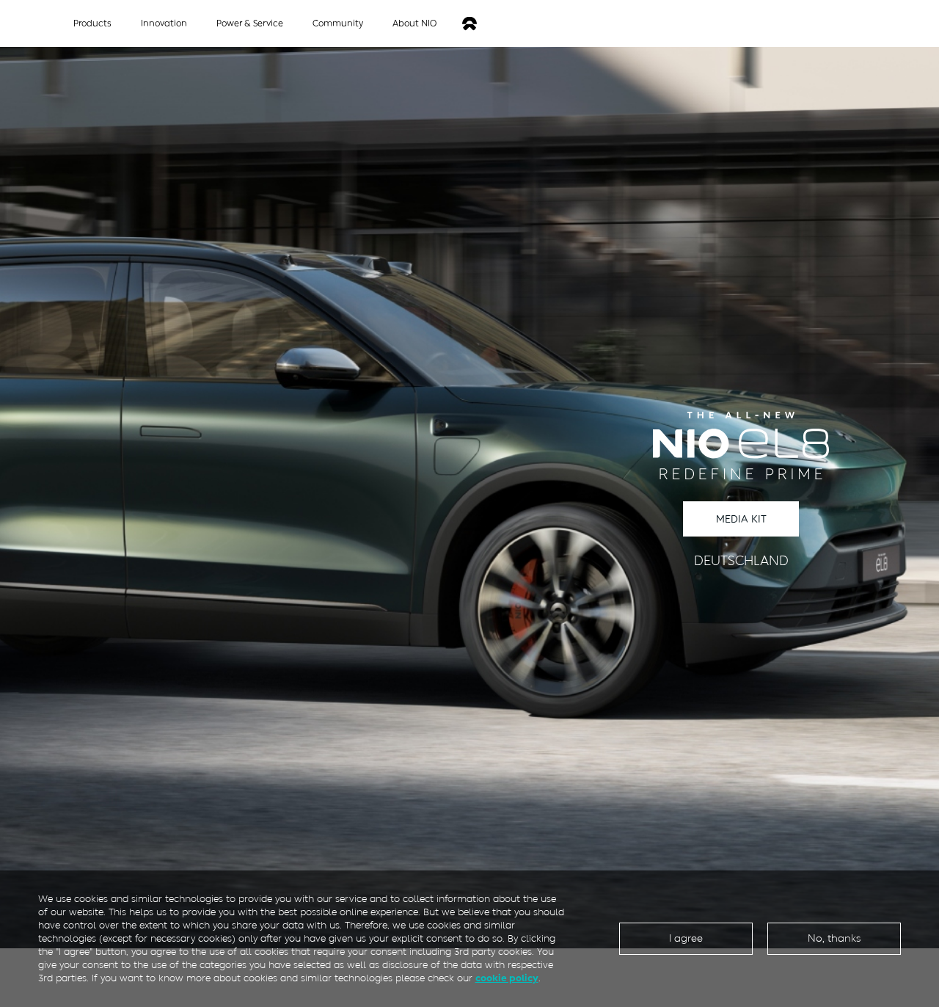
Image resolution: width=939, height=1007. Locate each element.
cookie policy (506, 978)
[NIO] (469, 24)
